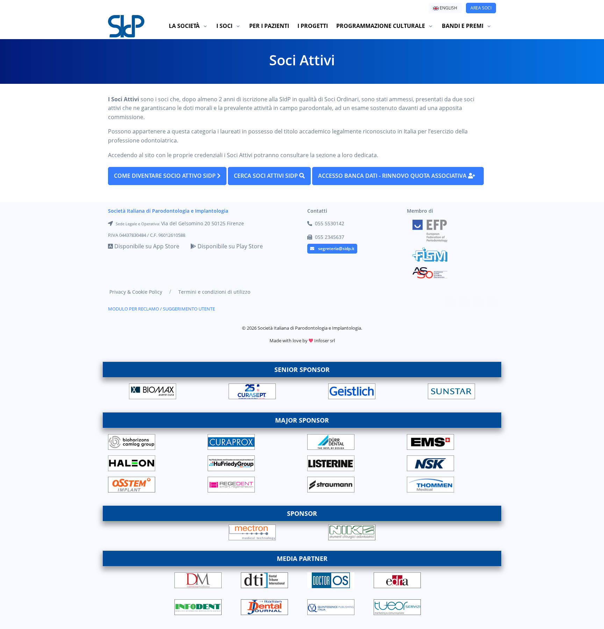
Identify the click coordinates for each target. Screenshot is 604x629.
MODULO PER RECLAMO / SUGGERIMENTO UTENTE (161, 309)
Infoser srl (324, 340)
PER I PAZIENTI (269, 26)
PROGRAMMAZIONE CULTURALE (380, 26)
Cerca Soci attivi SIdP (269, 176)
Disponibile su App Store (146, 246)
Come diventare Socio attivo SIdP (167, 176)
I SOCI (224, 26)
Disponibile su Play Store (229, 246)
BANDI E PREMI (462, 26)
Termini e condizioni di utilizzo (214, 291)
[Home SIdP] (126, 26)
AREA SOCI (480, 8)
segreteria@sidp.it (336, 248)
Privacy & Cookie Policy (135, 291)
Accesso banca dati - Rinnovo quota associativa (393, 176)
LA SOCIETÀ (184, 26)
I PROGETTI (312, 26)
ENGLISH (448, 8)
